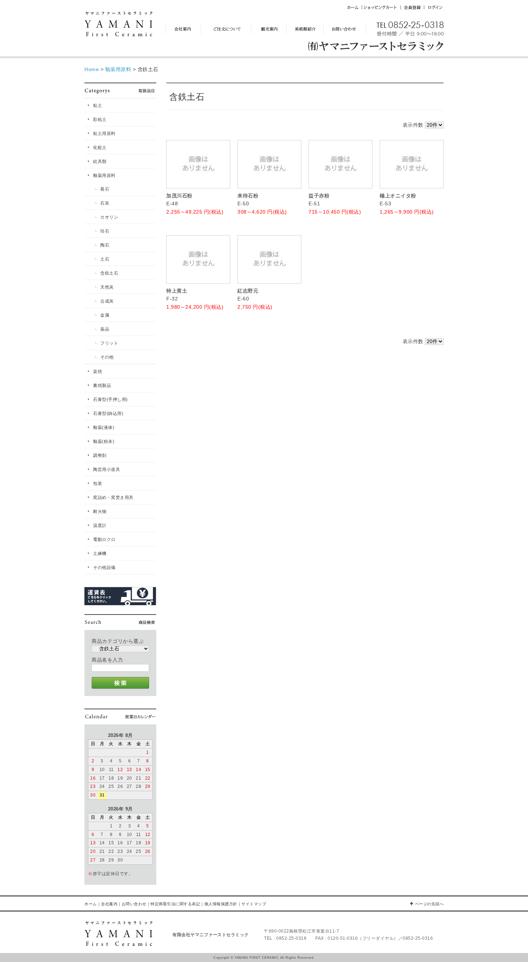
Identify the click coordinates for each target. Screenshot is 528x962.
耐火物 (100, 511)
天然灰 (107, 287)
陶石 (104, 245)
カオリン (109, 217)
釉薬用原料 (104, 175)
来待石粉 (247, 196)
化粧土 (100, 147)
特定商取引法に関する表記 (175, 904)
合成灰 (107, 301)
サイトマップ (253, 904)
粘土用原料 (104, 133)
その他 (107, 357)
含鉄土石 (109, 273)
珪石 (104, 231)
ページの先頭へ (429, 904)
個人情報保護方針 (220, 904)
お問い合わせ (134, 904)
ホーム (90, 904)
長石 (104, 189)
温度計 (100, 525)
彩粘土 (100, 119)
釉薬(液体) (103, 427)
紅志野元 (247, 291)
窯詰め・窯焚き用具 (113, 497)
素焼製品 (102, 385)
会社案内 (109, 904)
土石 (104, 259)
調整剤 (100, 455)
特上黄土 (176, 291)
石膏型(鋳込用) (108, 413)
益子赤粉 (319, 196)
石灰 (104, 203)
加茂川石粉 (179, 196)
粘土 (97, 105)
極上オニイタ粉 (398, 196)
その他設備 (104, 567)
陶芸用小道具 (106, 469)
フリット (109, 343)
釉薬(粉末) (103, 441)
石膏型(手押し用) (110, 399)
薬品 (104, 329)
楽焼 (97, 371)
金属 (104, 315)
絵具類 (100, 161)
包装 (97, 483)
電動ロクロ (104, 539)
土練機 (100, 553)
